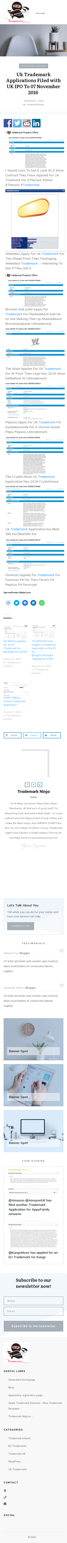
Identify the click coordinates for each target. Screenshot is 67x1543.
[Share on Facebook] (8, 123)
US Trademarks (17, 1469)
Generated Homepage (21, 1379)
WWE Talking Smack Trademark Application (14, 701)
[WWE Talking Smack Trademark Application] (16, 689)
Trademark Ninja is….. (20, 1416)
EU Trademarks (17, 1446)
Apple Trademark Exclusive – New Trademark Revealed (35, 1405)
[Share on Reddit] (27, 123)
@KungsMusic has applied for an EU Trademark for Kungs (33, 1241)
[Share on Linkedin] (36, 123)
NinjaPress (14, 1461)
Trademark (31, 185)
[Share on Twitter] (17, 123)
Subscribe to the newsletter (34, 1326)
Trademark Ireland (34, 66)
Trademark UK (16, 1453)
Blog (11, 1387)
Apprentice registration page (25, 1395)
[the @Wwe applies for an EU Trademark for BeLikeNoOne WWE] (16, 632)
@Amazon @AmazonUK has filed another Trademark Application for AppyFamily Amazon (33, 1193)
